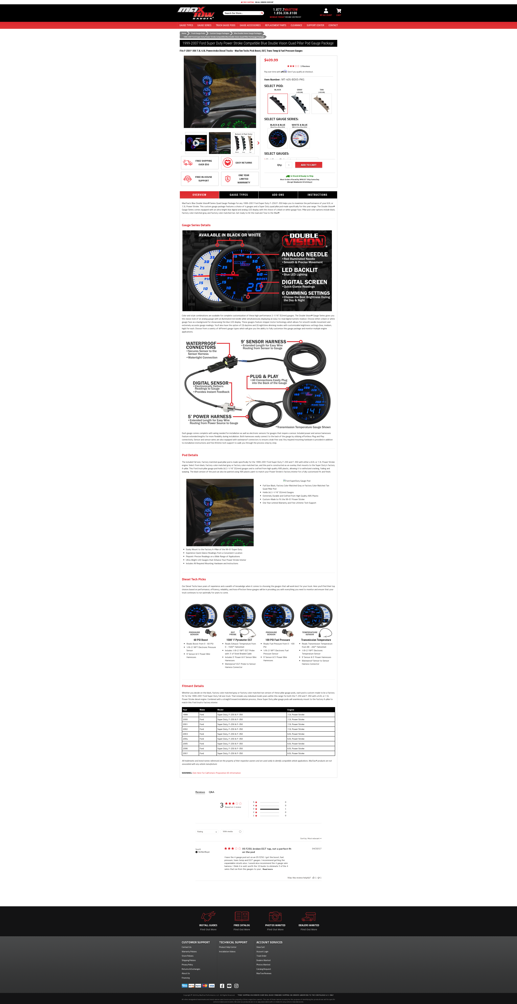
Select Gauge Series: (281, 119)
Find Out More (208, 929)
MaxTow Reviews (263, 973)
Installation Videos (227, 951)
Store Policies (187, 955)
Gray (299, 90)
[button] (269, 802)
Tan (322, 90)
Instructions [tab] (317, 194)
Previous (181, 143)
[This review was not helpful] (318, 877)
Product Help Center (227, 947)
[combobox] (207, 831)
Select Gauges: (276, 153)
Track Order (261, 955)
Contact (333, 25)
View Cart (260, 947)
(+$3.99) (300, 92)
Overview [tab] (199, 194)
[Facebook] (222, 986)
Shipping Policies (189, 960)
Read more (268, 869)
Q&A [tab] (211, 792)
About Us (186, 973)
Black (277, 90)
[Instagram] (236, 986)
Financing (186, 977)
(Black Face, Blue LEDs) (277, 127)
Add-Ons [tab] (278, 194)
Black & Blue (277, 125)
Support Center (315, 25)
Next (258, 143)
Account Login (262, 951)
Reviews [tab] (200, 792)
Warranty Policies (189, 951)
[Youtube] (229, 986)
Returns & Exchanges (191, 969)
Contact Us (186, 947)
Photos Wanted (263, 964)
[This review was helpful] (314, 877)
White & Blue (300, 125)
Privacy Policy (187, 964)
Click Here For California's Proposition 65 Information (217, 772)
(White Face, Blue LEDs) (299, 127)
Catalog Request (263, 969)
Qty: (279, 165)
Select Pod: (273, 85)
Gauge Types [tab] (239, 194)
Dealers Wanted (263, 960)
